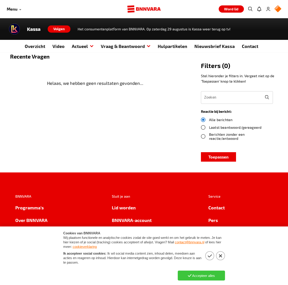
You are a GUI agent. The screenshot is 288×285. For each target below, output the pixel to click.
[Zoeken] (250, 9)
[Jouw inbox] (259, 9)
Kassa (33, 29)
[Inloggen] (268, 9)
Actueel (80, 46)
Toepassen (218, 156)
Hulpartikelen (172, 46)
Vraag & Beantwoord (123, 46)
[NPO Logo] (277, 9)
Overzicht (35, 46)
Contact (250, 46)
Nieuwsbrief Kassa (214, 46)
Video (58, 46)
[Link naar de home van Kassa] (14, 29)
